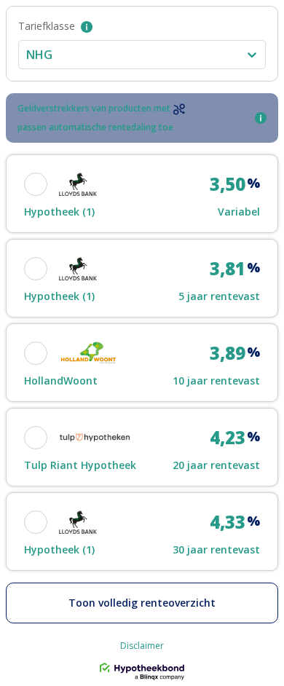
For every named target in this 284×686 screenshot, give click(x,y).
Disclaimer (142, 646)
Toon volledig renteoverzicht (142, 603)
